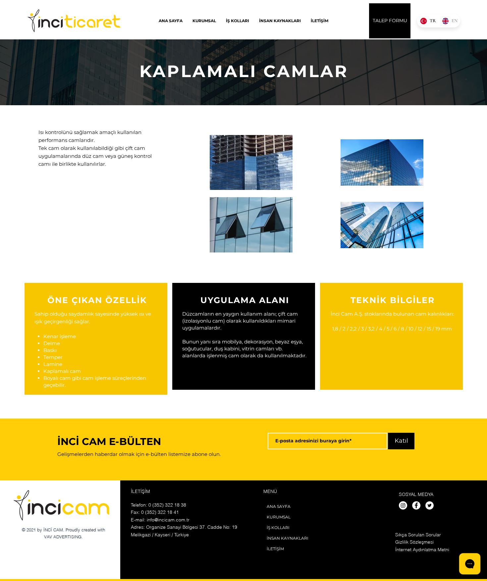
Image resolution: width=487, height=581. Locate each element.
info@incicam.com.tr (168, 520)
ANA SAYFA (279, 506)
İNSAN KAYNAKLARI (287, 538)
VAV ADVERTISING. (63, 536)
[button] (237, 21)
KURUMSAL (279, 516)
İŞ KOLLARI (278, 527)
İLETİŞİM (275, 548)
